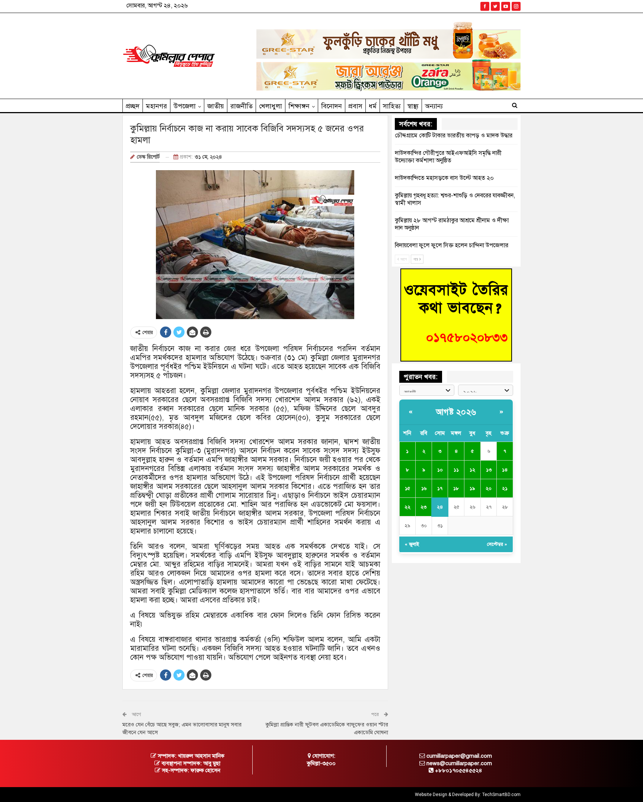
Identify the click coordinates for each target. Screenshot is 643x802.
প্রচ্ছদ (133, 106)
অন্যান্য (434, 106)
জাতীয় (215, 106)
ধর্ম (373, 106)
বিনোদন (331, 106)
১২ (472, 470)
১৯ (472, 488)
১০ (440, 470)
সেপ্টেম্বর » (497, 544)
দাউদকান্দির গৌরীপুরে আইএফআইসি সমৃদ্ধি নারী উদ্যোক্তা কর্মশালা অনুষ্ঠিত (448, 156)
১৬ (423, 488)
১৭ (439, 488)
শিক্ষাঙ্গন (299, 106)
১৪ (505, 470)
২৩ (423, 507)
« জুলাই (412, 544)
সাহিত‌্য (392, 106)
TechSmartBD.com (501, 794)
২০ (489, 488)
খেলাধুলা (270, 106)
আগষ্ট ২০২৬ (456, 412)
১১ (456, 470)
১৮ (456, 488)
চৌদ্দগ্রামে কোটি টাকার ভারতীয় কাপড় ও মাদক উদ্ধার (453, 135)
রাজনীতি (241, 106)
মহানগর (156, 106)
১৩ (489, 470)
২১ (505, 488)
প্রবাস (355, 106)
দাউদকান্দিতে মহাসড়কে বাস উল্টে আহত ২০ (444, 178)
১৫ (407, 488)
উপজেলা (184, 106)
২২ (407, 507)
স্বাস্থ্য (413, 106)
